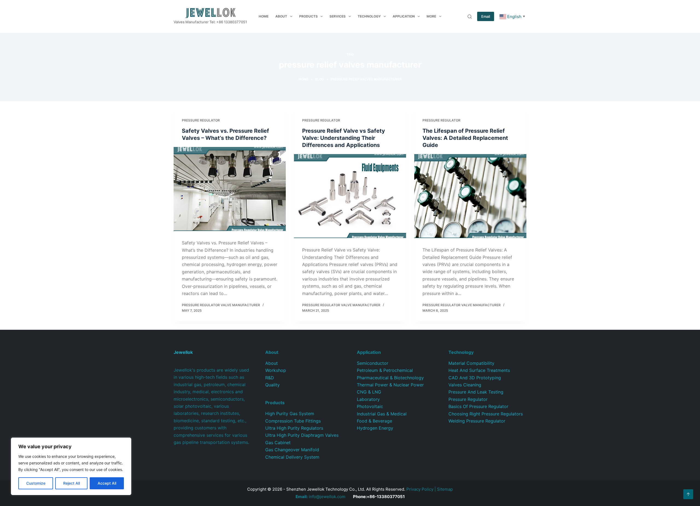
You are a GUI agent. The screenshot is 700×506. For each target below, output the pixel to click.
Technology (369, 16)
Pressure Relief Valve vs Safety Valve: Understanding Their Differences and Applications (343, 138)
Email (485, 16)
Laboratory (368, 399)
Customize (35, 483)
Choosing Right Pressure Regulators (485, 414)
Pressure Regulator (201, 120)
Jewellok (183, 352)
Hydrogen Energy (375, 428)
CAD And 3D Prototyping (474, 377)
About (281, 16)
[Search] (470, 17)
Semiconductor (372, 363)
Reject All (71, 483)
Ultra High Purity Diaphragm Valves (302, 435)
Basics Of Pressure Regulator (478, 406)
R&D (269, 377)
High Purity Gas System (289, 413)
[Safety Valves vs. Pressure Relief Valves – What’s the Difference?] (230, 189)
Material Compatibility (471, 363)
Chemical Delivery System (292, 457)
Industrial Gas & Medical (382, 414)
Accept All (107, 483)
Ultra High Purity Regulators (294, 428)
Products (308, 16)
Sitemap (445, 489)
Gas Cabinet (278, 442)
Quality (272, 385)
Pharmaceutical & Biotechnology (390, 377)
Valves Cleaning (464, 385)
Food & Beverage (374, 421)
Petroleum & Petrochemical (385, 370)
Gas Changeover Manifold (292, 449)
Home (264, 16)
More (431, 16)
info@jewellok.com (320, 496)
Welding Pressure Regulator (476, 421)
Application (404, 16)
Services (337, 16)
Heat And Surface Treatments (479, 370)
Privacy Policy (419, 489)
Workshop (275, 370)
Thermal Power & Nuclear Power (390, 385)
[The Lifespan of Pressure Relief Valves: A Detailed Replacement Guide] (470, 196)
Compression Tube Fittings (293, 421)
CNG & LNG (369, 392)
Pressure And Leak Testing (475, 392)
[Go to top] (688, 494)
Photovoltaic (370, 406)
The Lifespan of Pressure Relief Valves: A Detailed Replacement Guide (465, 138)
